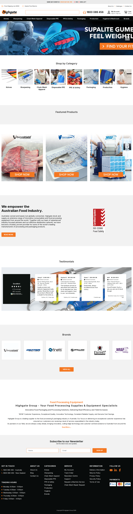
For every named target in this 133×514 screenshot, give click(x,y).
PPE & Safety (68, 19)
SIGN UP (99, 450)
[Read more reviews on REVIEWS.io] (16, 294)
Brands (126, 19)
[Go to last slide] (5, 38)
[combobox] (52, 12)
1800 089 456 (94, 12)
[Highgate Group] (9, 12)
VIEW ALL (66, 369)
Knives (6, 19)
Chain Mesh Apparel (34, 19)
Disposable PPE (53, 19)
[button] (114, 12)
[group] (66, 38)
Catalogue (119, 6)
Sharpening (17, 19)
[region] (80, 287)
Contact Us (128, 6)
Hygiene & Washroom (111, 19)
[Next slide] (127, 38)
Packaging (81, 19)
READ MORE (8, 235)
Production (94, 19)
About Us (111, 6)
